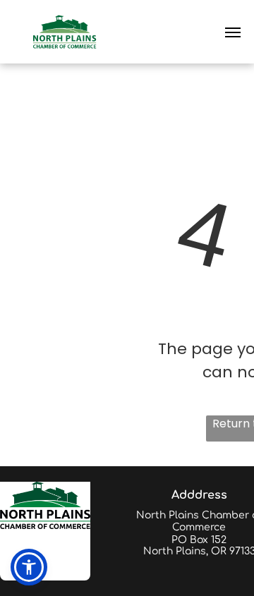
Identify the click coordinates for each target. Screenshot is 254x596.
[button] (29, 567)
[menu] (233, 32)
